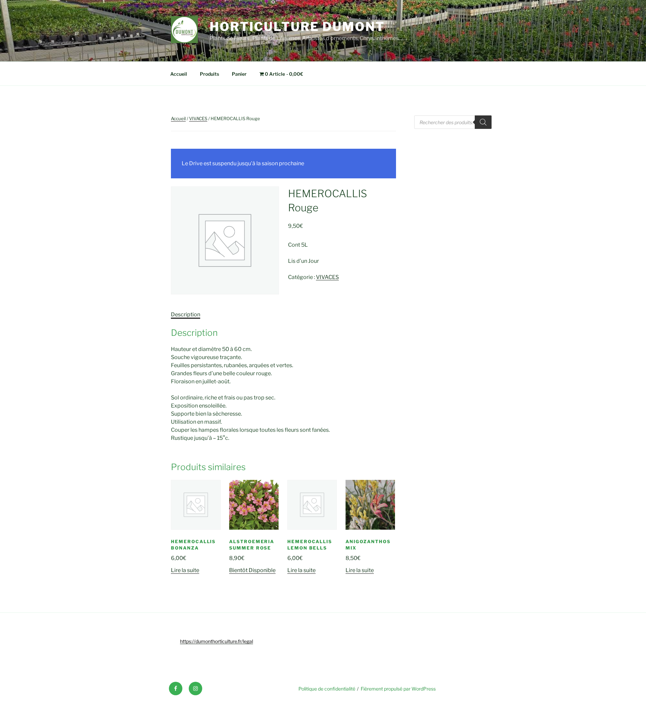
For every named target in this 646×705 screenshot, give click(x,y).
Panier (239, 74)
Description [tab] (185, 314)
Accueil (178, 74)
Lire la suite (185, 570)
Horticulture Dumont (297, 26)
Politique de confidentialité (326, 689)
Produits (209, 74)
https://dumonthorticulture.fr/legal (216, 641)
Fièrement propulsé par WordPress (398, 689)
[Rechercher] (483, 122)
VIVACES (198, 118)
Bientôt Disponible (252, 570)
